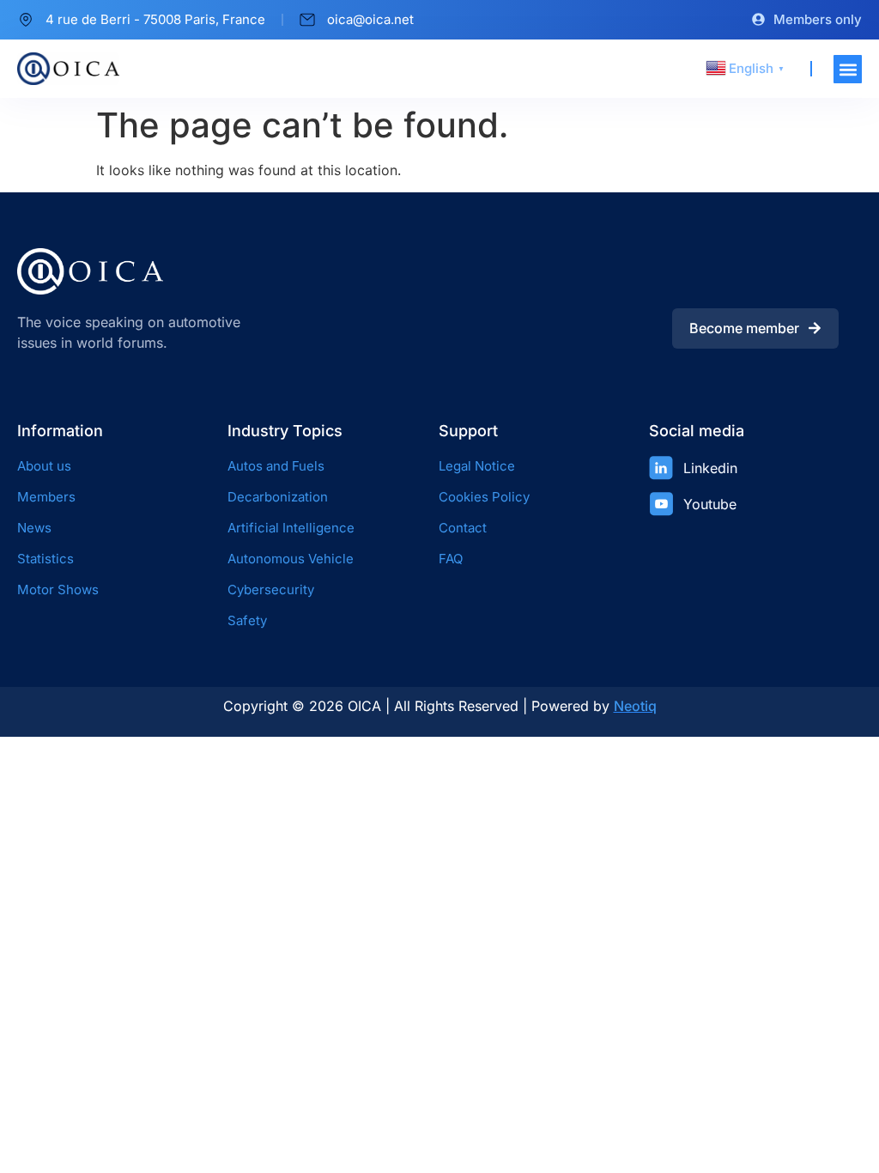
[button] (848, 69)
